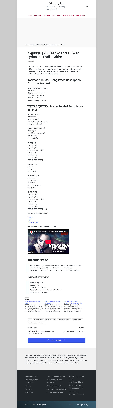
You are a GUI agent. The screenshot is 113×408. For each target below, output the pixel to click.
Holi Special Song (75, 385)
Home (27, 45)
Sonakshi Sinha (32, 323)
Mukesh (28, 386)
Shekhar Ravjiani (77, 320)
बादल (30, 217)
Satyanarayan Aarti (54, 386)
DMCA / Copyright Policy (79, 405)
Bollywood (31, 61)
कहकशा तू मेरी (34, 222)
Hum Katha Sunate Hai (77, 394)
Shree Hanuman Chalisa (56, 377)
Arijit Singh (29, 392)
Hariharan (28, 389)
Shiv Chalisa (51, 383)
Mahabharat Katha (76, 388)
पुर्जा (30, 220)
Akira (29, 320)
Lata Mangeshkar (31, 380)
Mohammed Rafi (31, 377)
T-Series (41, 323)
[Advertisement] (56, 31)
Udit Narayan (30, 383)
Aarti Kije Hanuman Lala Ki (56, 389)
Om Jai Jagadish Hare (55, 392)
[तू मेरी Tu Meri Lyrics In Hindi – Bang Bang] (54, 306)
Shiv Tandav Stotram (54, 380)
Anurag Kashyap (38, 320)
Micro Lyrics (56, 3)
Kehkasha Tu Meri (50, 320)
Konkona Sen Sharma (64, 320)
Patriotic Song (74, 391)
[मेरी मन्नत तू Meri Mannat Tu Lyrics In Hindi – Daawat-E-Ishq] (74, 306)
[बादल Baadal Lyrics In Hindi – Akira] (35, 306)
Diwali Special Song (76, 382)
